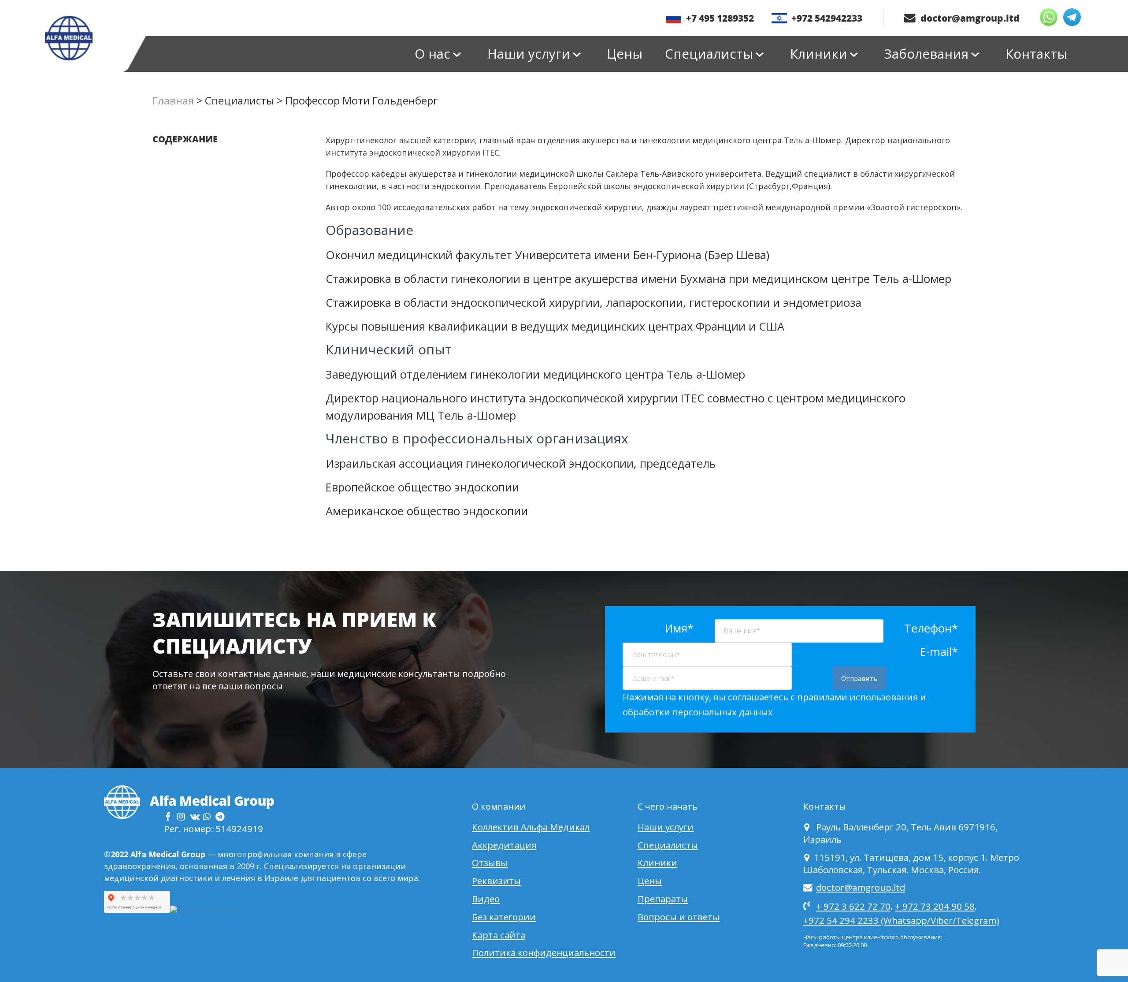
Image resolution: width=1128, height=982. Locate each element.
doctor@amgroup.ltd (969, 17)
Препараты (663, 899)
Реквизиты (496, 880)
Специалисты (709, 54)
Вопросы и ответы (679, 917)
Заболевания (926, 54)
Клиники (818, 54)
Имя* (679, 628)
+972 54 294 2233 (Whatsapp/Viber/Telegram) (901, 920)
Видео (486, 899)
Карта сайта (498, 935)
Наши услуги (528, 54)
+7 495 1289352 (720, 17)
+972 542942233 (826, 17)
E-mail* (939, 651)
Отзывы (490, 862)
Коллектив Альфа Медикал (531, 827)
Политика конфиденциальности (544, 952)
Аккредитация (504, 845)
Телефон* (931, 628)
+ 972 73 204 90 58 (935, 906)
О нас (432, 54)
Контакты (1036, 54)
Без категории (504, 917)
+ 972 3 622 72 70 (853, 906)
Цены (624, 54)
